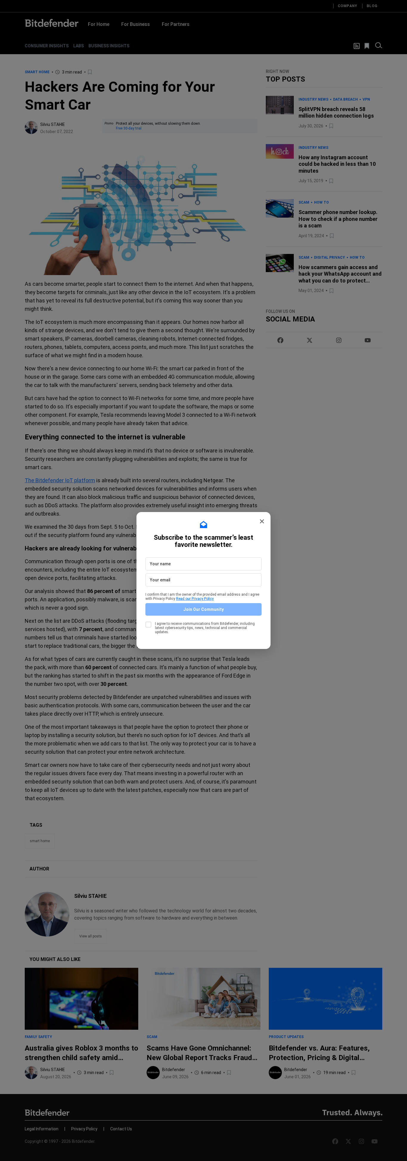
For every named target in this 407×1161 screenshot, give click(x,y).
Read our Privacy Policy (195, 599)
